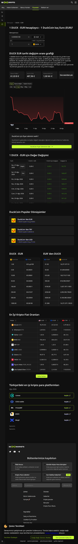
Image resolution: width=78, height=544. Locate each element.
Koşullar (23, 541)
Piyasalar (35, 7)
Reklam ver (45, 7)
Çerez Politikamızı (52, 533)
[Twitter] (10, 451)
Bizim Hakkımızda (29, 496)
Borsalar (46, 503)
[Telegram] (19, 451)
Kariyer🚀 (26, 499)
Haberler (46, 496)
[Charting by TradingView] (12, 125)
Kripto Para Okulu (49, 506)
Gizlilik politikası (32, 541)
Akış (3, 7)
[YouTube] (14, 451)
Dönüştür (10, 23)
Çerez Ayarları (58, 541)
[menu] (2, 18)
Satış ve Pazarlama (29, 516)
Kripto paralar (48, 499)
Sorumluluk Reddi (46, 541)
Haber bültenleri (12, 7)
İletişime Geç (27, 523)
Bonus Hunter (25, 7)
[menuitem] (2, 12)
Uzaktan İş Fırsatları (30, 519)
